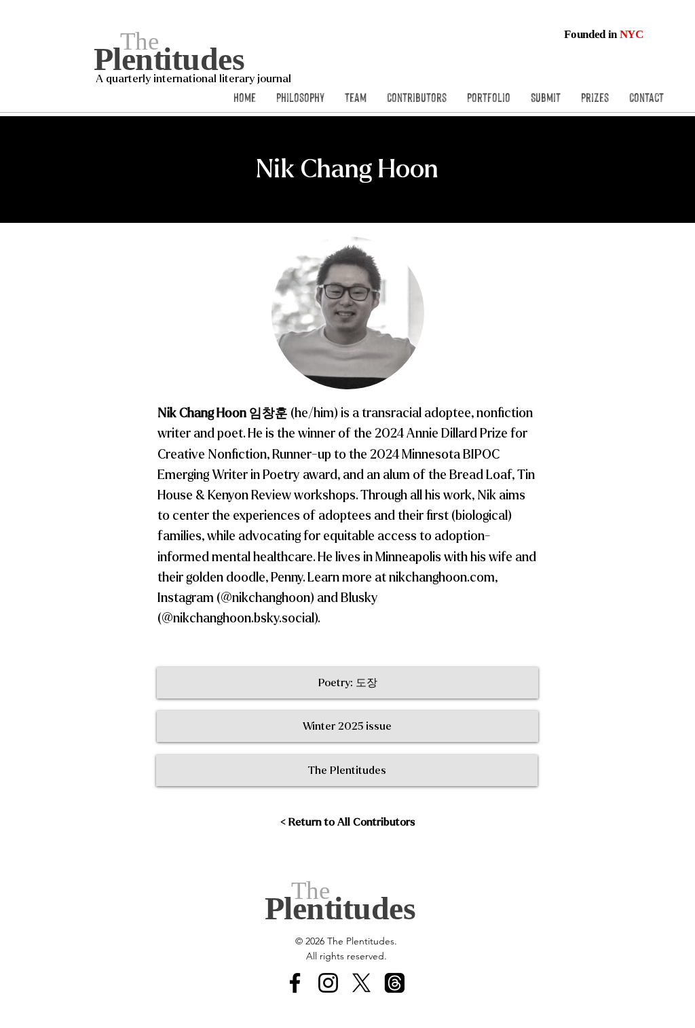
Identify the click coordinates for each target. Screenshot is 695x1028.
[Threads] (394, 983)
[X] (361, 983)
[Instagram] (328, 983)
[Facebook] (295, 983)
